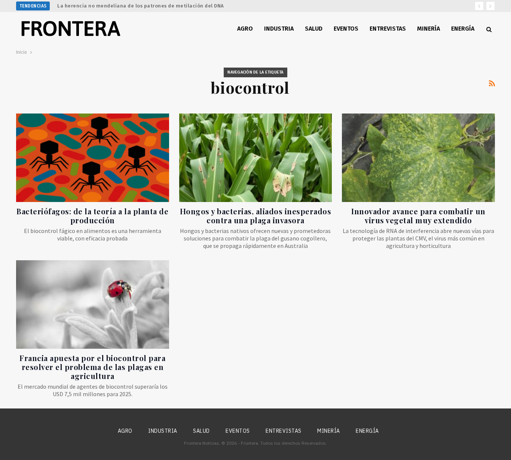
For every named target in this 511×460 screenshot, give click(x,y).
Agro (245, 28)
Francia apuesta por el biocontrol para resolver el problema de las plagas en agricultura (92, 367)
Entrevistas (388, 28)
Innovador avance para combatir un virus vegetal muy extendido (418, 215)
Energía (462, 28)
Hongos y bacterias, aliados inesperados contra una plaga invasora (255, 215)
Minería (428, 28)
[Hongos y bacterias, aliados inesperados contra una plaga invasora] (255, 158)
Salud (313, 28)
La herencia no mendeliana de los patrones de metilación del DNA (140, 6)
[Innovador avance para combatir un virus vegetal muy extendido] (418, 158)
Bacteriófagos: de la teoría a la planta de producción (92, 215)
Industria (279, 28)
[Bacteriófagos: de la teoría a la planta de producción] (92, 158)
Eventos (346, 28)
